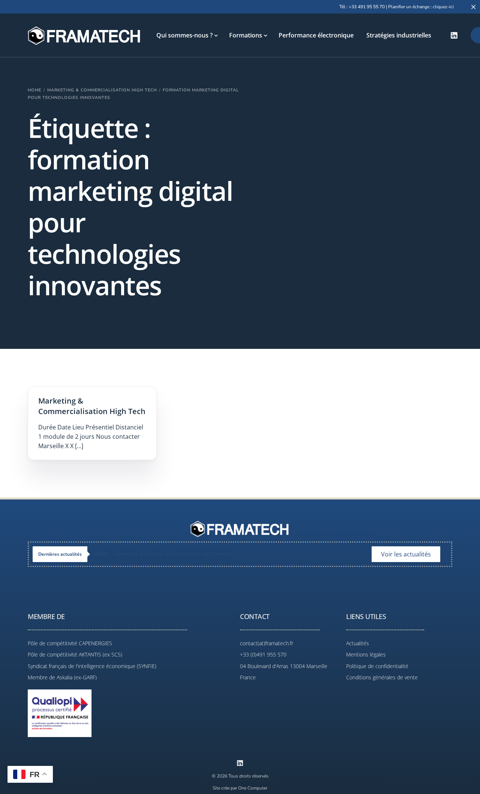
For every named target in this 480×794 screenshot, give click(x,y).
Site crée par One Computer (240, 788)
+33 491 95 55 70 (367, 6)
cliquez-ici (443, 6)
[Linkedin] (240, 763)
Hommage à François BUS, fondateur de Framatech (163, 554)
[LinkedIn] (454, 35)
